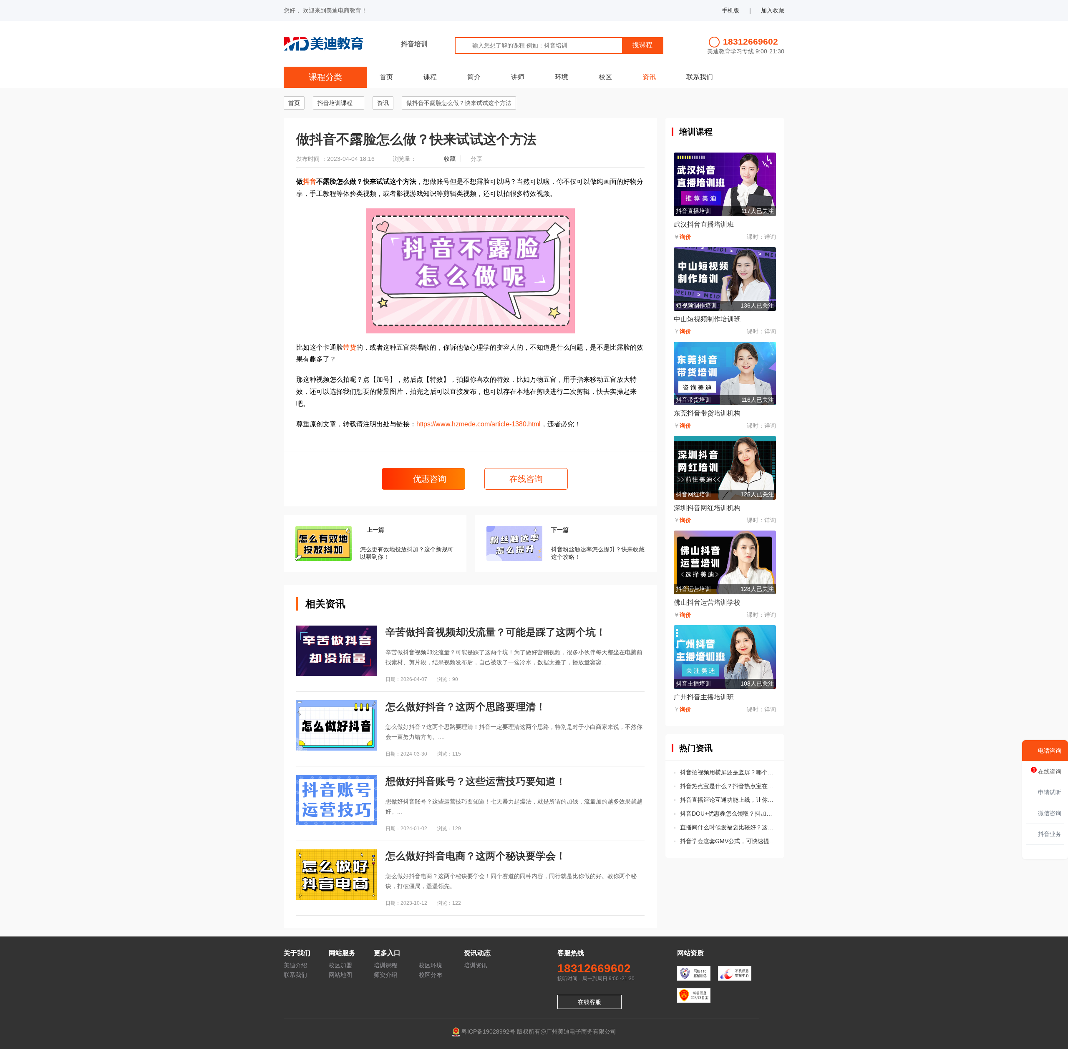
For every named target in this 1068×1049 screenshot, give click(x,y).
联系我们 (699, 76)
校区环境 (430, 965)
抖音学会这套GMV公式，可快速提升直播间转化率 (728, 841)
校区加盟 (340, 965)
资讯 (649, 76)
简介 (474, 76)
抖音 (309, 181)
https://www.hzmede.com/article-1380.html (478, 424)
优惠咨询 (428, 478)
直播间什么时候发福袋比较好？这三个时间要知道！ (728, 827)
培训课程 (385, 965)
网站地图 (340, 974)
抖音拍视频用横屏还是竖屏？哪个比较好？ (728, 772)
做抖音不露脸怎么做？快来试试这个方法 (458, 103)
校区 (605, 76)
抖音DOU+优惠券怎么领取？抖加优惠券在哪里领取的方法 (728, 813)
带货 (349, 347)
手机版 (730, 10)
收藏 (450, 158)
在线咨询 (526, 478)
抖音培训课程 (335, 103)
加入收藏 (772, 10)
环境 (561, 76)
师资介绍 (385, 974)
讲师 (517, 76)
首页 (386, 76)
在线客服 (589, 1002)
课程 (430, 76)
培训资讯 (475, 965)
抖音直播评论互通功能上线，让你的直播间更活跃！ (728, 799)
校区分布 (430, 974)
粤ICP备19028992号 (488, 1031)
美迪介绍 (295, 965)
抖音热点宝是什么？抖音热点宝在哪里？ (728, 786)
